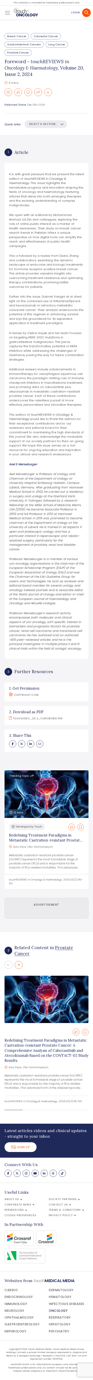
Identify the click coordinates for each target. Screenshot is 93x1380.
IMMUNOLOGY (16, 1304)
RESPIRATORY (60, 1317)
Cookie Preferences (21, 1215)
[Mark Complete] (18, 92)
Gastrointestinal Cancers (24, 44)
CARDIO (11, 1290)
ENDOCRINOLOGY (19, 1297)
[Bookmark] (28, 92)
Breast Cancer (16, 36)
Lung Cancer (56, 44)
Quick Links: (13, 124)
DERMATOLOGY (61, 1290)
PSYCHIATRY (59, 1331)
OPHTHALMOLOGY (19, 1317)
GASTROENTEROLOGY (22, 1324)
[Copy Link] (38, 92)
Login (75, 12)
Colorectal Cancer (46, 36)
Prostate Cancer (18, 52)
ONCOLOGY (58, 1311)
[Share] (8, 92)
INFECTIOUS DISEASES (66, 1304)
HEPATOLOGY (59, 1324)
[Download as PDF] (48, 92)
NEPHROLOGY (15, 1331)
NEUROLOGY (14, 1311)
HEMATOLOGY (60, 1297)
